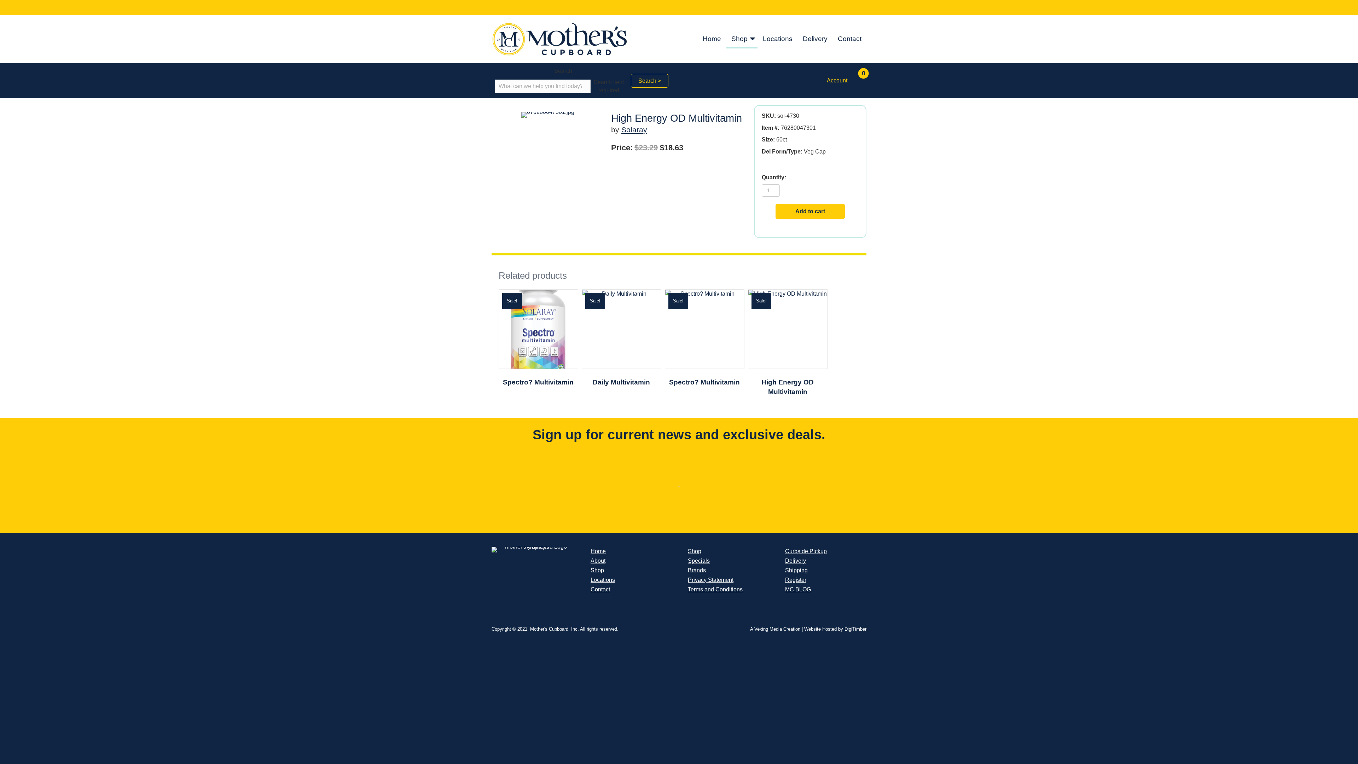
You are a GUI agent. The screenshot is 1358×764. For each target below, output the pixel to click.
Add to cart (810, 211)
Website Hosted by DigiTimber (835, 629)
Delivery (815, 38)
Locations (778, 38)
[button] (753, 39)
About (598, 561)
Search (563, 71)
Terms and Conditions (715, 589)
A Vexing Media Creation (775, 629)
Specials (699, 561)
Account (837, 80)
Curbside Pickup (806, 551)
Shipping (796, 570)
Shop (739, 38)
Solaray (634, 130)
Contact (849, 38)
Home (712, 38)
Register (795, 580)
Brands (697, 570)
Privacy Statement (710, 580)
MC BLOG (798, 589)
